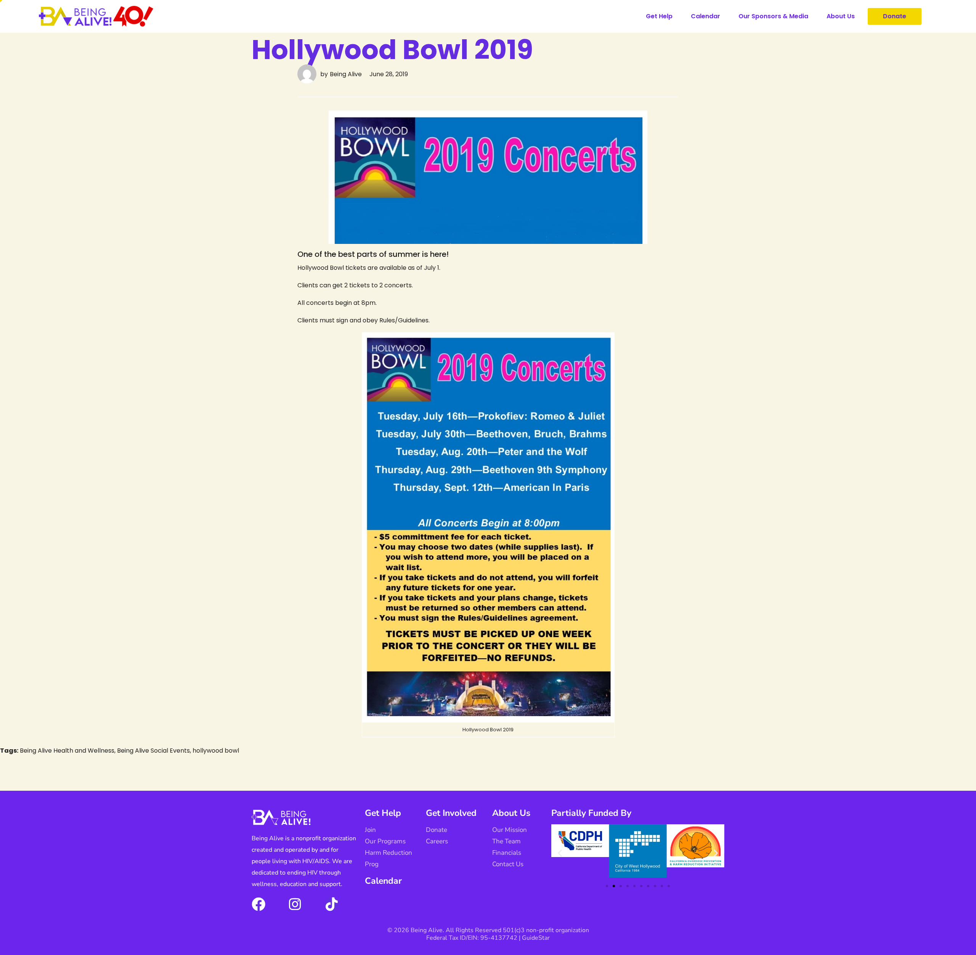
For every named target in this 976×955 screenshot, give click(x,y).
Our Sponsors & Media (773, 16)
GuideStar (536, 938)
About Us (841, 16)
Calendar (705, 16)
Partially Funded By (591, 813)
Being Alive (346, 74)
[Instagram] (295, 904)
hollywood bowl (216, 750)
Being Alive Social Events (153, 750)
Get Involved (451, 813)
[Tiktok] (332, 904)
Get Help (659, 16)
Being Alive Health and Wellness (67, 750)
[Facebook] (258, 904)
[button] (560, 853)
